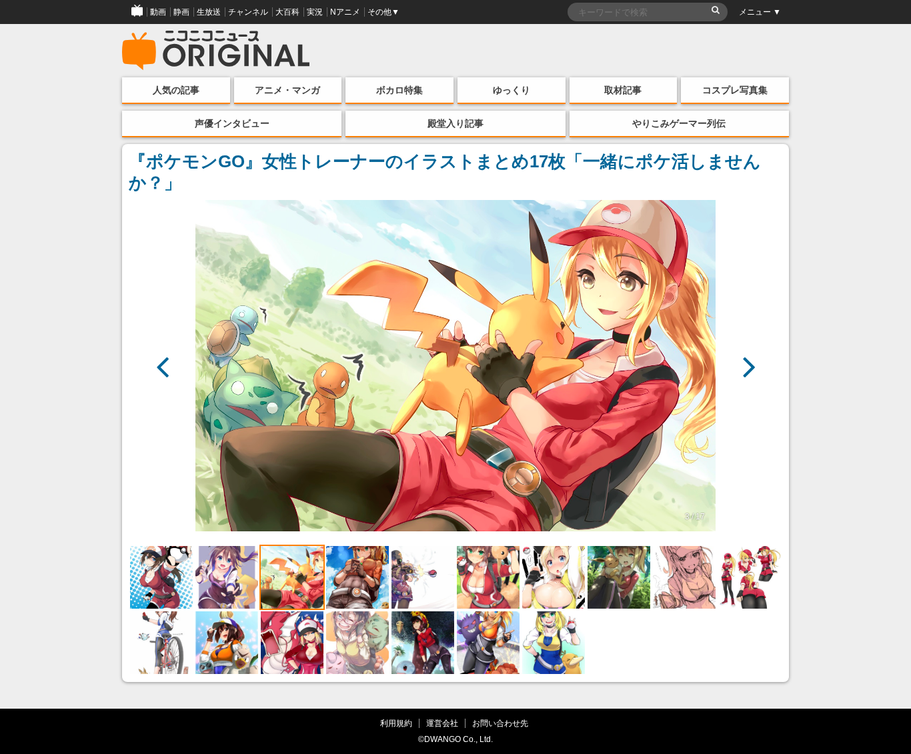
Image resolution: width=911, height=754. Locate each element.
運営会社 (442, 723)
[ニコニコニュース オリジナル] (216, 51)
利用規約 (396, 723)
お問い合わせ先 (500, 723)
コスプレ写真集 (735, 90)
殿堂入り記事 (455, 123)
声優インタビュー (232, 123)
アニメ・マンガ (287, 90)
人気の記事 (176, 90)
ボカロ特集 (399, 90)
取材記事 (623, 90)
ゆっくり (511, 90)
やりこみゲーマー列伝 (679, 123)
